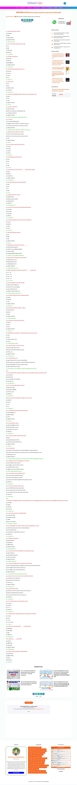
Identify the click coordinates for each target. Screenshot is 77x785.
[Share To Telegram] (30, 20)
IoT (43, 763)
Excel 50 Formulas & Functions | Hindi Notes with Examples (62, 40)
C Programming (43, 749)
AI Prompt (30, 747)
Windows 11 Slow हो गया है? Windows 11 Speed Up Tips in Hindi (62, 44)
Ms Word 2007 (41, 765)
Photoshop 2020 (36, 767)
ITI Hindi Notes (36, 761)
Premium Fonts (43, 767)
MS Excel (36, 765)
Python (30, 769)
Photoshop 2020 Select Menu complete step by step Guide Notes (61, 33)
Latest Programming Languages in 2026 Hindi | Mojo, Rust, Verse (61, 37)
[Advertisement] (27, 27)
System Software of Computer (34, 770)
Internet (39, 763)
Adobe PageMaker (37, 747)
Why (29, 772)
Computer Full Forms (40, 752)
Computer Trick (32, 756)
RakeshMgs (66, 751)
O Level (30, 767)
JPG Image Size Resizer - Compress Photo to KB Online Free (62, 47)
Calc (29, 752)
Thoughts (43, 770)
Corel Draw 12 (38, 756)
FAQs (43, 760)
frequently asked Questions (41, 772)
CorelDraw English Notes (33, 758)
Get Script (57, 767)
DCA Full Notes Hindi (42, 758)
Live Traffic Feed (61, 747)
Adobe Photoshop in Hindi (33, 749)
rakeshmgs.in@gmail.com (39, 709)
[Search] (65, 3)
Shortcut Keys (35, 769)
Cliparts (33, 752)
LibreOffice (31, 765)
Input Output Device (32, 763)
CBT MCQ (30, 751)
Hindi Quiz (30, 761)
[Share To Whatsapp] (27, 20)
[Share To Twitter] (25, 20)
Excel (40, 760)
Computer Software (39, 754)
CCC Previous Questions (41, 751)
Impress (42, 761)
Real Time (60, 767)
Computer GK (31, 754)
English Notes (34, 760)
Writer (33, 772)
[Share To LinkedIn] (32, 20)
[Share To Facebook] (22, 20)
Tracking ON (63, 767)
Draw (30, 760)
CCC (34, 751)
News (47, 765)
